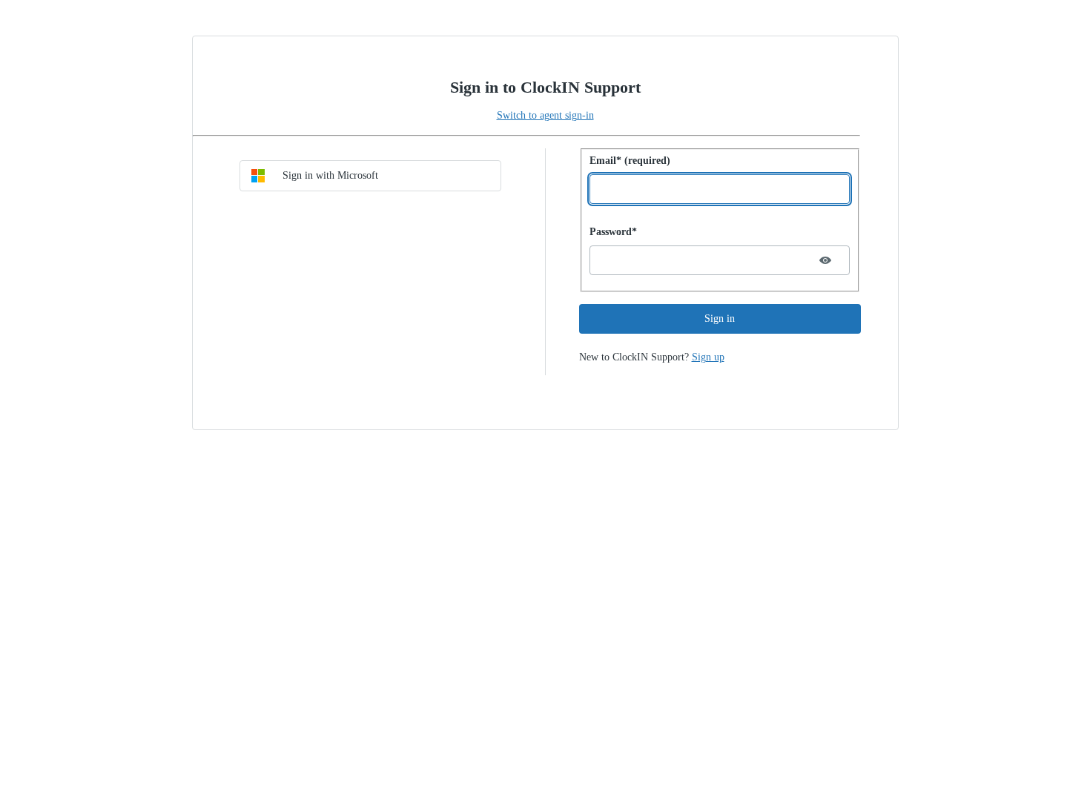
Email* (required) (629, 160)
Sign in (719, 318)
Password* (613, 231)
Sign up (708, 357)
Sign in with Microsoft (330, 175)
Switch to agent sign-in (545, 115)
